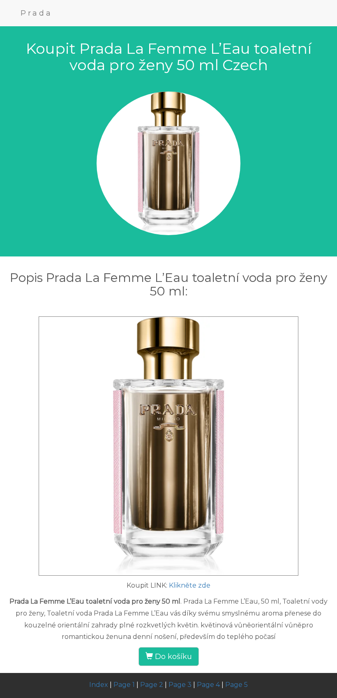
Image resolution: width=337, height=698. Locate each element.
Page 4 (208, 685)
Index (98, 685)
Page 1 (124, 685)
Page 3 (180, 685)
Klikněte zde (189, 585)
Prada (37, 13)
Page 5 (236, 685)
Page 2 (151, 685)
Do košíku (172, 656)
